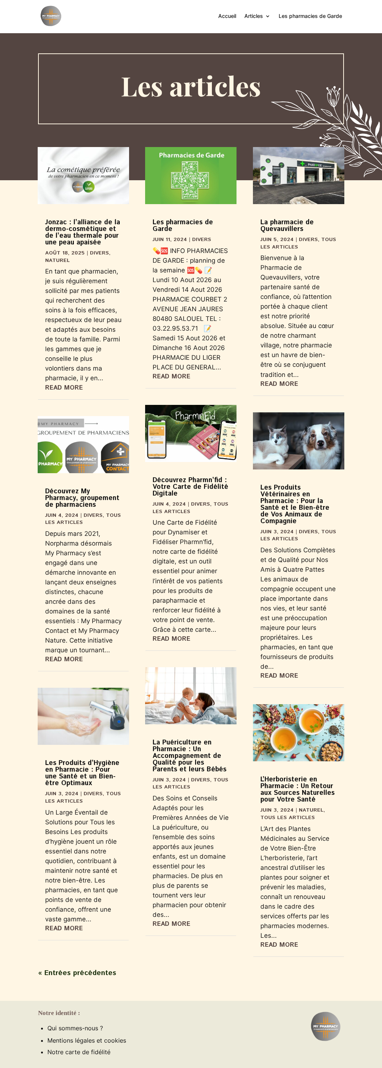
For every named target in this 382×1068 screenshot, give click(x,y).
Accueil (227, 16)
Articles (253, 16)
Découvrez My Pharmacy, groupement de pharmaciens (82, 498)
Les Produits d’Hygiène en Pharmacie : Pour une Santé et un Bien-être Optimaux (82, 773)
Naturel (57, 260)
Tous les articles (287, 817)
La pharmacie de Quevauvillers (287, 226)
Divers (99, 253)
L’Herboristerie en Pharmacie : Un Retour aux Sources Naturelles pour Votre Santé (297, 790)
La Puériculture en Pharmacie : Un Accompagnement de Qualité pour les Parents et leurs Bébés (189, 756)
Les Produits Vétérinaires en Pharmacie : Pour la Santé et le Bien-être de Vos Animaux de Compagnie (294, 504)
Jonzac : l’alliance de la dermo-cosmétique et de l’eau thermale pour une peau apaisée (82, 232)
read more (64, 387)
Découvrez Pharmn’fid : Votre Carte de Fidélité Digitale (190, 487)
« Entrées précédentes (77, 973)
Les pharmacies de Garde (310, 16)
